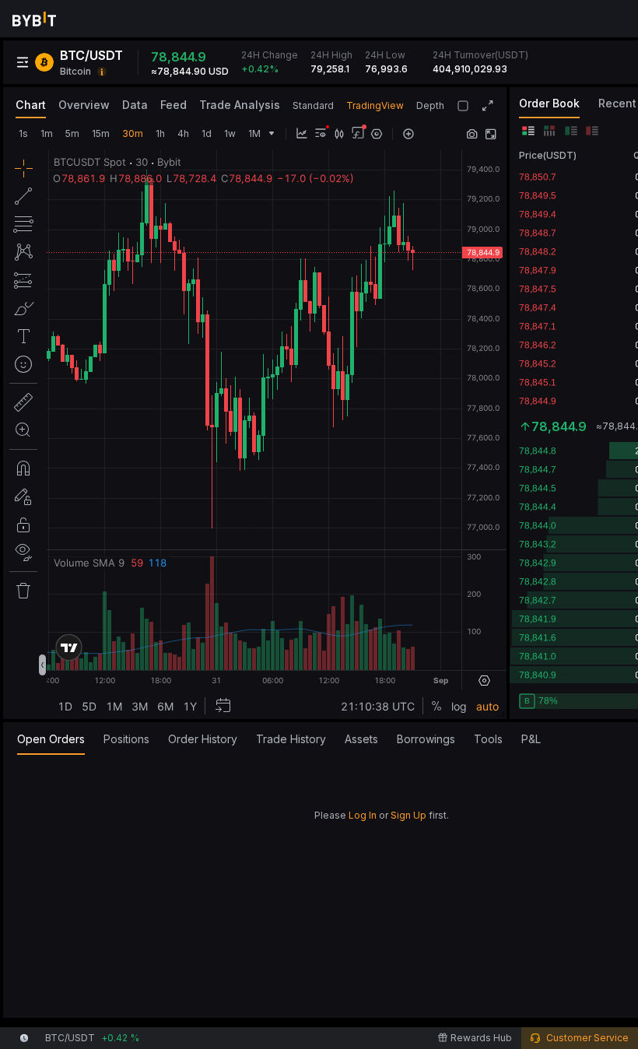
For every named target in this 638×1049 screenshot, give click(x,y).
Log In (363, 815)
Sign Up (408, 815)
